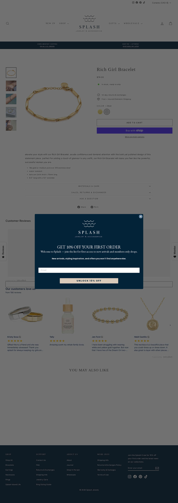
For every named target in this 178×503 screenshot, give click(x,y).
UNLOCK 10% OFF (89, 280)
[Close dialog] (140, 216)
